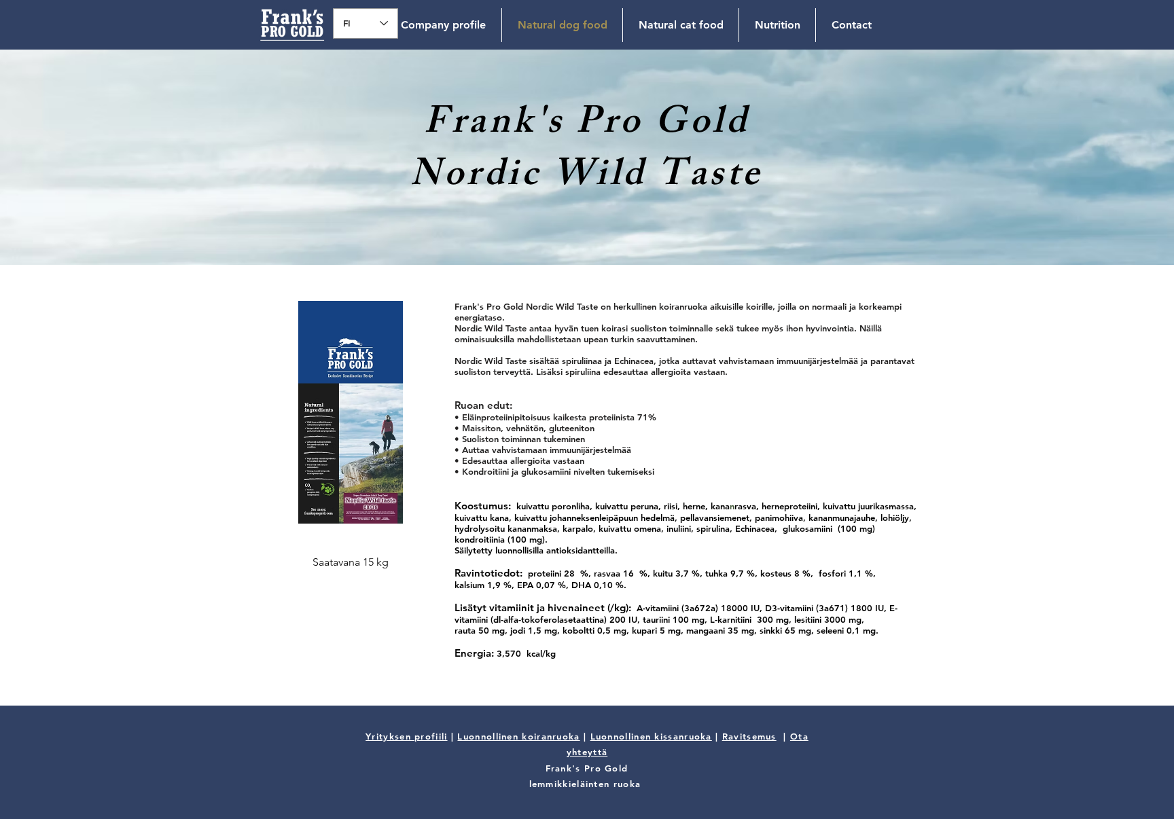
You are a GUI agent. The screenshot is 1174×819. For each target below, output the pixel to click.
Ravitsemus (749, 736)
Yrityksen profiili (406, 736)
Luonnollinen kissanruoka (651, 736)
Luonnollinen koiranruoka (518, 736)
